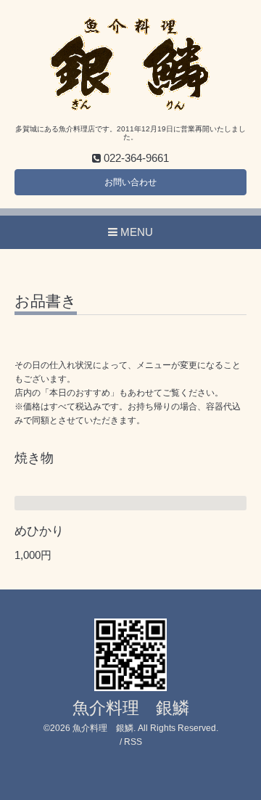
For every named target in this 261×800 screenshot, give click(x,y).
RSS (133, 742)
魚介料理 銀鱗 (130, 708)
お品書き (45, 301)
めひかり (39, 530)
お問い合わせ (130, 182)
